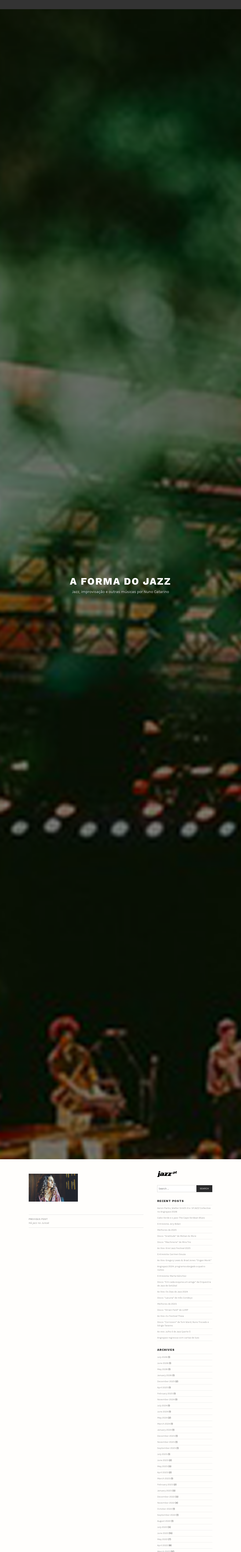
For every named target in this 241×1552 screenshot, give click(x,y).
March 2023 (163, 1478)
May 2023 (162, 1466)
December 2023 (166, 1436)
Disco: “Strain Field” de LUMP (172, 1310)
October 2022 (164, 1508)
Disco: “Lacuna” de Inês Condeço (174, 1297)
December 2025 (166, 1381)
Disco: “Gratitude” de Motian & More (176, 1236)
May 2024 (162, 1417)
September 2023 (166, 1448)
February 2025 (165, 1393)
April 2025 (162, 1387)
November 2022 (166, 1502)
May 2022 (162, 1539)
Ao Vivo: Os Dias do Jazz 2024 (172, 1291)
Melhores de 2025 (167, 1230)
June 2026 (162, 1363)
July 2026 (162, 1357)
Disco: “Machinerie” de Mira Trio (174, 1242)
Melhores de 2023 (167, 1303)
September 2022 (166, 1515)
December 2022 (166, 1496)
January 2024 (164, 1429)
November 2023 (166, 1442)
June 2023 (162, 1460)
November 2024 (166, 1399)
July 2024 (162, 1405)
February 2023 (165, 1484)
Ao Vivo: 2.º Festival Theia (170, 1316)
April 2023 (162, 1472)
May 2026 (162, 1369)
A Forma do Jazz (120, 581)
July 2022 (162, 1527)
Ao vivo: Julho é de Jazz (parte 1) (174, 1331)
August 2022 (164, 1521)
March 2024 (163, 1423)
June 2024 (162, 1411)
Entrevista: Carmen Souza (171, 1254)
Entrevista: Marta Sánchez (171, 1276)
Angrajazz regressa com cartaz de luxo (178, 1337)
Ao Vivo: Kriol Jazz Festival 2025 (174, 1248)
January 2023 (164, 1490)
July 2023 (162, 1454)
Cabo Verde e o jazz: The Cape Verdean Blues (181, 1217)
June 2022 (162, 1533)
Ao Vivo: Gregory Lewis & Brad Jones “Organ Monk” (184, 1260)
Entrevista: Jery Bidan (169, 1223)
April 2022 (162, 1545)
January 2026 (164, 1375)
